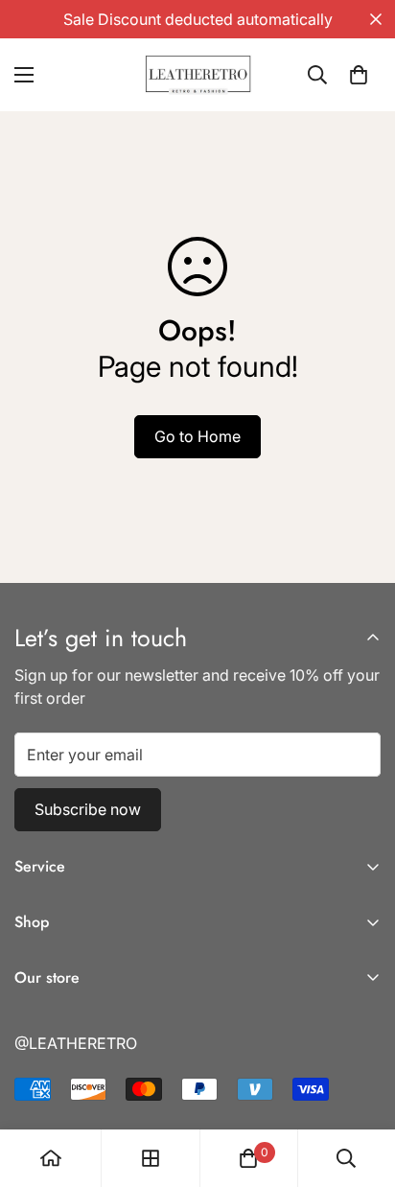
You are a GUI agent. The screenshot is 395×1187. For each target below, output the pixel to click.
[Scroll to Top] (360, 1085)
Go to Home (197, 436)
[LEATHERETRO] (197, 74)
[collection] (150, 1158)
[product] (50, 1158)
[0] (359, 75)
